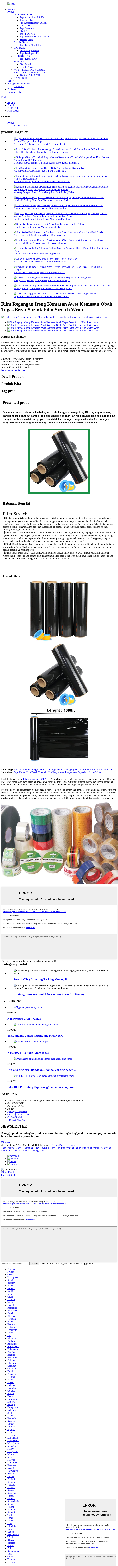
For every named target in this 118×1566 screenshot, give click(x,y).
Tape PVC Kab (27, 34)
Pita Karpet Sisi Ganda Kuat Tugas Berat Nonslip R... (40, 170)
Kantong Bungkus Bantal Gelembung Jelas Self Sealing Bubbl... (45, 192)
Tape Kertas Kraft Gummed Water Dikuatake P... (37, 227)
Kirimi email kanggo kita (13, 370)
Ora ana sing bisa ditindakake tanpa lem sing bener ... (41, 1069)
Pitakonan (12, 89)
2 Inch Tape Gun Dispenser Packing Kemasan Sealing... (41, 208)
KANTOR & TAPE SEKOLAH (30, 72)
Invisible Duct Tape (50, 1148)
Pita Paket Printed (90, 1148)
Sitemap (71, 1145)
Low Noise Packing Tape (31, 1150)
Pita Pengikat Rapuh (71, 1148)
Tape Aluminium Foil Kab (32, 17)
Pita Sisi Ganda (21, 42)
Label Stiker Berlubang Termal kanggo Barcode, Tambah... (42, 152)
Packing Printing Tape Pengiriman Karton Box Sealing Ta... (43, 288)
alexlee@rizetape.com (18, 1114)
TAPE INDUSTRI (23, 14)
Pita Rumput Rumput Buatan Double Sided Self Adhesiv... (42, 181)
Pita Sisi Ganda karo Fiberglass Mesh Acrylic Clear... (39, 272)
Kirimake (5, 1142)
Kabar (10, 81)
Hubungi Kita (14, 92)
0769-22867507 (15, 1117)
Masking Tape (26, 39)
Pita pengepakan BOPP (34, 779)
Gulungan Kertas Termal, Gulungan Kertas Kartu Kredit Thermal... (46, 162)
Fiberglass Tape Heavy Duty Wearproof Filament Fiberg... (42, 280)
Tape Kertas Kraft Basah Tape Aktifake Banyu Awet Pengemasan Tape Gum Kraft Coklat (57, 772)
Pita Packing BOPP (29, 50)
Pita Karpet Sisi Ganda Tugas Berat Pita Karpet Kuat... (40, 144)
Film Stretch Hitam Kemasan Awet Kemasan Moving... (40, 243)
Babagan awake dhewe (18, 83)
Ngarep (11, 9)
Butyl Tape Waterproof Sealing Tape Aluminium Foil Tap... (42, 219)
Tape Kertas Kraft (28, 58)
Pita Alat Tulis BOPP (30, 75)
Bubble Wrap (26, 67)
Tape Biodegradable (29, 53)
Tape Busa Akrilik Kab (31, 45)
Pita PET (24, 31)
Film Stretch (25, 64)
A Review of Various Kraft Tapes (28, 1052)
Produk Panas (58, 1145)
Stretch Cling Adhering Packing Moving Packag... (38, 253)
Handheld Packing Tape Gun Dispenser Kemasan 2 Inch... (42, 200)
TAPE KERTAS (22, 56)
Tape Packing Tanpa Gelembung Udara (20, 1148)
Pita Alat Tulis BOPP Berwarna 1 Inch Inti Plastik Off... (41, 261)
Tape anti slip (26, 20)
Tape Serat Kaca (28, 28)
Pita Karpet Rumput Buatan (33, 23)
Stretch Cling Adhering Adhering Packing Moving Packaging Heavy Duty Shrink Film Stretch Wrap (63, 769)
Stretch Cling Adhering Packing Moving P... (41, 979)
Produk (10, 11)
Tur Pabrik (19, 86)
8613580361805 (9, 1175)
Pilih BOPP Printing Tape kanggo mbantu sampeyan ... (42, 1087)
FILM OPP (19, 61)
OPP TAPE (19, 47)
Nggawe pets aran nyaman (24, 1018)
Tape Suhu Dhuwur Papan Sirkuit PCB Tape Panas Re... (41, 296)
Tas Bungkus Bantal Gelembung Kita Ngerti (35, 1035)
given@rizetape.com (17, 1111)
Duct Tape (25, 25)
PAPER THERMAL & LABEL (29, 70)
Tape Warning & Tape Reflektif (35, 36)
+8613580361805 (16, 1119)
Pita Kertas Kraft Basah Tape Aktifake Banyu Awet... (39, 235)
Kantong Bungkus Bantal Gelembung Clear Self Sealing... (50, 994)
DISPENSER (20, 78)
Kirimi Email (7, 1172)
